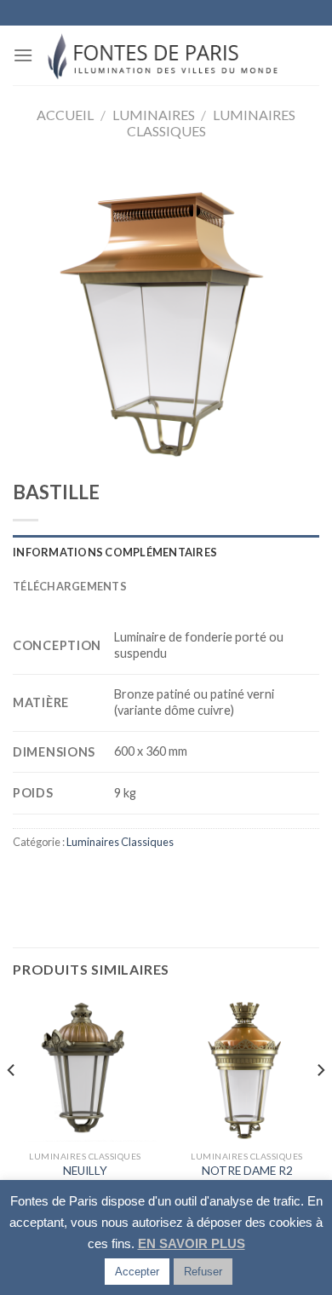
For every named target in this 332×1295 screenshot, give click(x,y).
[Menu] (23, 55)
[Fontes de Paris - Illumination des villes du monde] (166, 55)
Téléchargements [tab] (70, 586)
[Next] (320, 1104)
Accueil (65, 114)
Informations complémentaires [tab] (115, 552)
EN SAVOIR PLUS (191, 1243)
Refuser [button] (203, 1271)
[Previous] (11, 1104)
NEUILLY (85, 1170)
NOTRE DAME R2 (247, 1170)
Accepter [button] (137, 1271)
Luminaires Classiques (120, 842)
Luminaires (153, 114)
